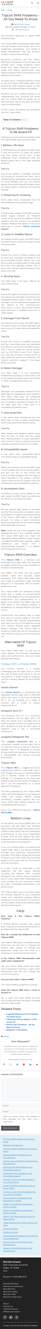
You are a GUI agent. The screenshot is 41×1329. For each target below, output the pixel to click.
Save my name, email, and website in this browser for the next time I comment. (21, 1119)
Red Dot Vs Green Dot (13, 1145)
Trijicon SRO (12, 768)
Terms (13, 1326)
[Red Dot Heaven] (7, 3)
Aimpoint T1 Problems (16, 1030)
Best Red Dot (9, 1289)
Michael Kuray (23, 24)
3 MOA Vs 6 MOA (10, 1232)
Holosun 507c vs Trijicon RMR (18, 664)
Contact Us (8, 1306)
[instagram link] (5, 1317)
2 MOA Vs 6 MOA (10, 1229)
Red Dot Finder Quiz (12, 1297)
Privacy (6, 1326)
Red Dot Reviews (11, 1284)
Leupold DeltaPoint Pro (20, 742)
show (24, 120)
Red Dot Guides (10, 1292)
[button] (32, 3)
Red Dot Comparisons (13, 1286)
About (6, 1304)
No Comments (22, 30)
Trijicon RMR (12, 560)
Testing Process (10, 1309)
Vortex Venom (13, 692)
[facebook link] (16, 1317)
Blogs (10, 10)
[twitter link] (11, 1317)
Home (3, 10)
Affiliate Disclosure (11, 1312)
